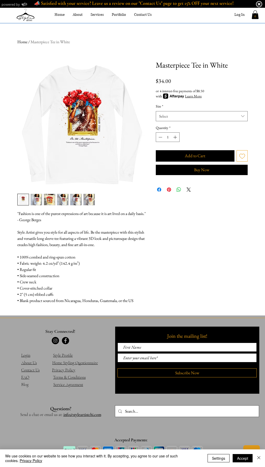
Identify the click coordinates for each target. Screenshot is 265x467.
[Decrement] (160, 137)
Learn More (193, 96)
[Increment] (175, 137)
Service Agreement (68, 384)
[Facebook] (65, 340)
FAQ (25, 377)
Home (22, 42)
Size (159, 106)
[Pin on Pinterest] (169, 189)
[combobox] (202, 116)
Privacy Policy (31, 460)
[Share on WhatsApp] (179, 189)
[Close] (259, 458)
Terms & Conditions (69, 377)
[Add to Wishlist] (242, 156)
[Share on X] (189, 189)
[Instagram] (55, 340)
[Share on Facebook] (159, 189)
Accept (242, 458)
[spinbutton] (167, 137)
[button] (255, 14)
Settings (218, 458)
